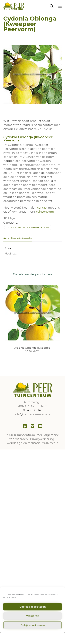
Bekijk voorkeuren (32, 625)
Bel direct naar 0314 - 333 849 (34, 129)
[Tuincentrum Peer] (13, 6)
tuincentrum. (45, 211)
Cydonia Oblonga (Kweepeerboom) (28, 227)
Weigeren (32, 615)
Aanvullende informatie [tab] (17, 238)
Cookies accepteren (33, 606)
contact (42, 207)
